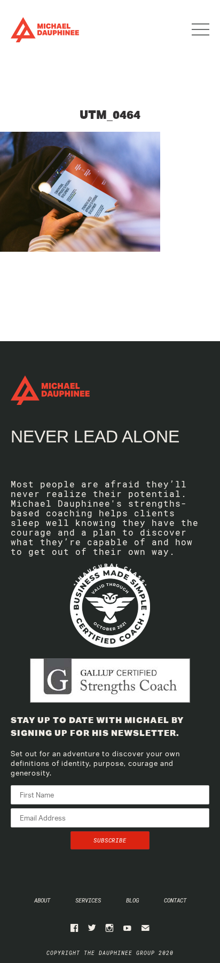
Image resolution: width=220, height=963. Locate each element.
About (42, 900)
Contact (175, 900)
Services (88, 900)
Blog (132, 900)
